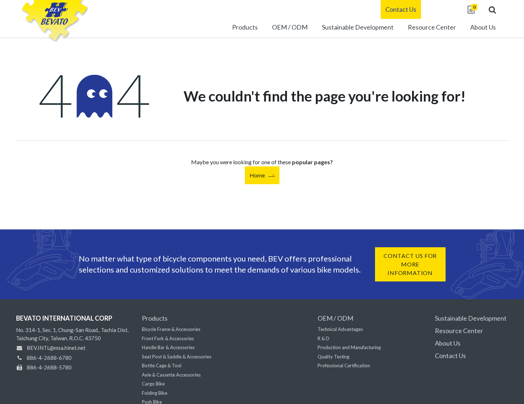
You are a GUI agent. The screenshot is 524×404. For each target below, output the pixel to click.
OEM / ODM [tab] (335, 318)
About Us (448, 343)
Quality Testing (333, 356)
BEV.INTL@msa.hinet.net (56, 348)
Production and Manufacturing (349, 347)
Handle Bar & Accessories (168, 347)
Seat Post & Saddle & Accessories (176, 356)
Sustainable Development (471, 318)
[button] (492, 10)
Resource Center (459, 331)
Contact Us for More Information (410, 264)
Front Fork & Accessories (168, 338)
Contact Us (400, 9)
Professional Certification (344, 365)
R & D (323, 338)
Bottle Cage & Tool (161, 365)
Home (257, 175)
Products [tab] (155, 318)
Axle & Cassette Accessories (171, 375)
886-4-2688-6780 (49, 357)
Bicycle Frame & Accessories (171, 329)
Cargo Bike (153, 384)
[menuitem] (357, 28)
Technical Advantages (340, 329)
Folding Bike (154, 393)
